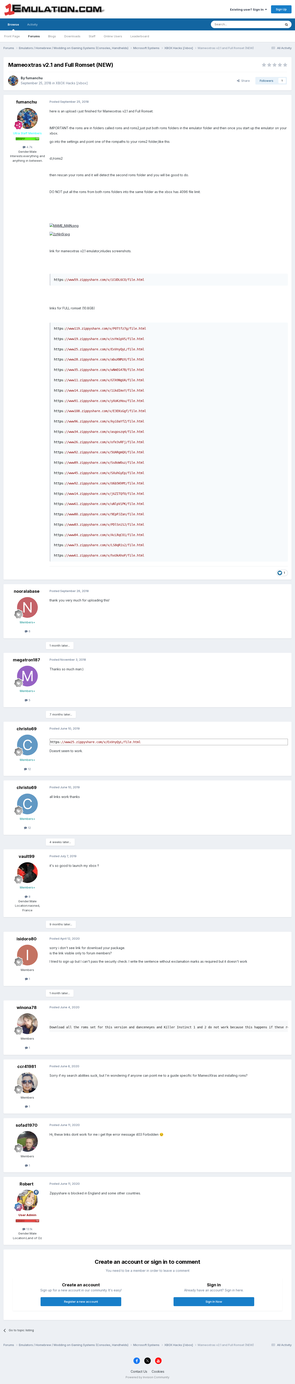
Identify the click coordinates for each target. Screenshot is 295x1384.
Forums (34, 36)
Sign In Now (214, 1301)
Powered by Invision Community (147, 1377)
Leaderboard (139, 36)
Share (244, 80)
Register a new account (81, 1301)
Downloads (72, 36)
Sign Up (281, 9)
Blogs (52, 36)
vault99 (27, 856)
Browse (13, 24)
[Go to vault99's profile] (27, 872)
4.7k (29, 147)
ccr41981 (26, 1066)
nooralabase (26, 591)
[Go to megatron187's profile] (27, 676)
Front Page (12, 36)
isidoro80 (27, 938)
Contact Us (139, 1371)
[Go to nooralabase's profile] (27, 607)
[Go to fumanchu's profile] (13, 81)
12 (29, 769)
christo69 (27, 728)
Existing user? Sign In (247, 9)
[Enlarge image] (64, 225)
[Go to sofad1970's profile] (27, 1141)
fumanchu (34, 78)
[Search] (286, 24)
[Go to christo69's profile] (27, 745)
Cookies (158, 1371)
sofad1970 (27, 1125)
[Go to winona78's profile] (27, 1023)
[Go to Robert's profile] (27, 1200)
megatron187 (26, 659)
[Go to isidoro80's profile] (27, 955)
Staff (92, 36)
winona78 (27, 1007)
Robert (26, 1184)
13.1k (28, 1229)
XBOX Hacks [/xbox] (72, 83)
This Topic (268, 24)
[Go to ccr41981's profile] (27, 1082)
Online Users (113, 36)
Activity (32, 24)
